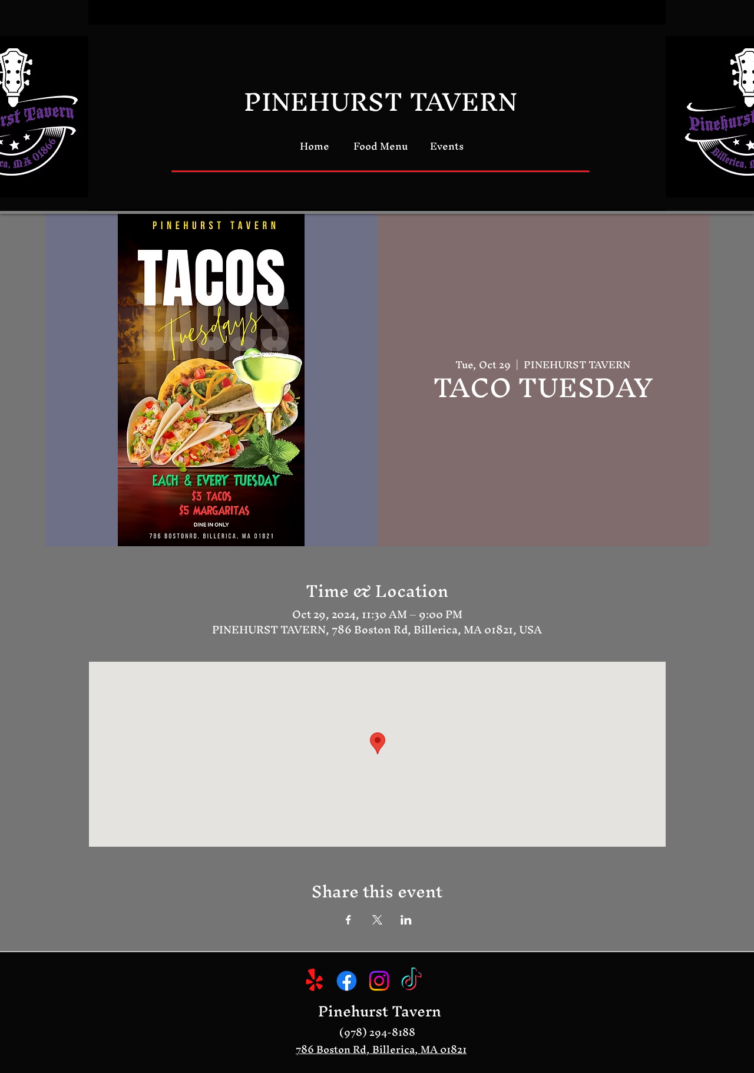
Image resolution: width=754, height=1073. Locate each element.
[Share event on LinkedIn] (406, 920)
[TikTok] (411, 981)
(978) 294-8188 (377, 1032)
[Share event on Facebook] (348, 920)
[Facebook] (346, 981)
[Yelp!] (314, 981)
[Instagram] (379, 981)
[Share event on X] (377, 920)
